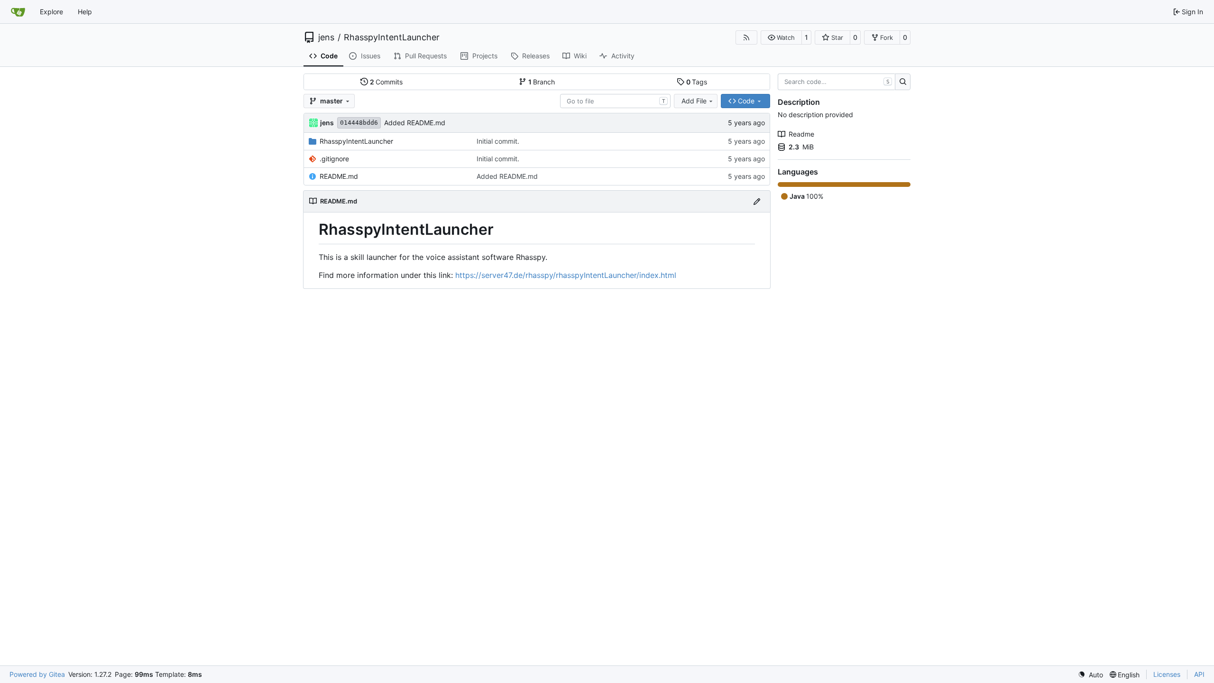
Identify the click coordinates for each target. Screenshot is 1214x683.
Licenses (1166, 674)
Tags (697, 82)
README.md (339, 176)
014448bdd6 (359, 122)
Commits (386, 82)
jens (326, 37)
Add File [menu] (694, 101)
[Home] (18, 11)
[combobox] (615, 101)
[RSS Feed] (746, 37)
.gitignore (334, 159)
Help (85, 12)
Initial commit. (498, 141)
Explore (51, 12)
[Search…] (902, 82)
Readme (801, 134)
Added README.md (414, 123)
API (1199, 674)
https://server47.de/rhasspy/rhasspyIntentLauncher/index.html (565, 275)
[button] (781, 37)
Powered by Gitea (37, 674)
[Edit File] (756, 201)
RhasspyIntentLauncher (392, 37)
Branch (541, 82)
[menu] (1090, 675)
